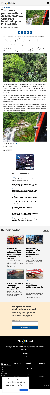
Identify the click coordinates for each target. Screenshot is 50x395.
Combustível (41, 368)
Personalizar (7, 390)
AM (12, 188)
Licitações (28, 374)
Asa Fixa (27, 376)
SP (12, 217)
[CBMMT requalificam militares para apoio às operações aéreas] (34, 274)
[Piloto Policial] (8, 2)
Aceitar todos (24, 390)
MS (7, 246)
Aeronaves (41, 366)
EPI (39, 374)
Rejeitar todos (16, 390)
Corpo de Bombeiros (5, 7)
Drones (13, 177)
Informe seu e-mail (16, 320)
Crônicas (28, 370)
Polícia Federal (16, 376)
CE (26, 246)
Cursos (27, 372)
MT (12, 206)
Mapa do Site (3, 367)
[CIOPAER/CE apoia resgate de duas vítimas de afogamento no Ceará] (34, 239)
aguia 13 (9, 150)
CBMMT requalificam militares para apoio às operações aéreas (34, 287)
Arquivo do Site (4, 369)
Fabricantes (14, 183)
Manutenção (41, 376)
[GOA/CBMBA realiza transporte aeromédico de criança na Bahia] (15, 274)
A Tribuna (17, 143)
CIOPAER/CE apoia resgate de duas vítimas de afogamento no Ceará (33, 252)
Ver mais (46, 230)
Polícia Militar (16, 366)
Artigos (13, 194)
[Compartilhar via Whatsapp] (25, 32)
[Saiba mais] (25, 162)
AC (12, 211)
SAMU (15, 372)
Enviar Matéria (4, 373)
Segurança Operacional (30, 368)
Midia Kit (2, 371)
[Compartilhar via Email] (31, 32)
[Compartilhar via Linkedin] (28, 32)
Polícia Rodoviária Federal (19, 374)
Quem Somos (3, 375)
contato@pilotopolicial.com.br (25, 356)
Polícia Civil (16, 370)
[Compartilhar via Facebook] (22, 32)
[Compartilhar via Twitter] (19, 32)
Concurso (40, 370)
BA (12, 200)
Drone (40, 372)
